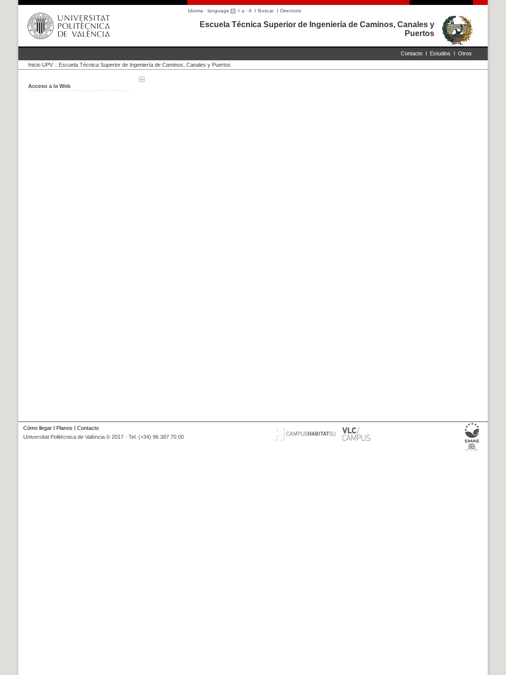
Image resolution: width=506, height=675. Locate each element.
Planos (64, 428)
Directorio (290, 10)
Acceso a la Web (49, 86)
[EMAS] (472, 450)
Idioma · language (209, 10)
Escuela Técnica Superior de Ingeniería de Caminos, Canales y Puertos (145, 65)
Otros (465, 53)
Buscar (266, 10)
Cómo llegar (37, 428)
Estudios (440, 53)
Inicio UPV (40, 65)
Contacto (411, 53)
